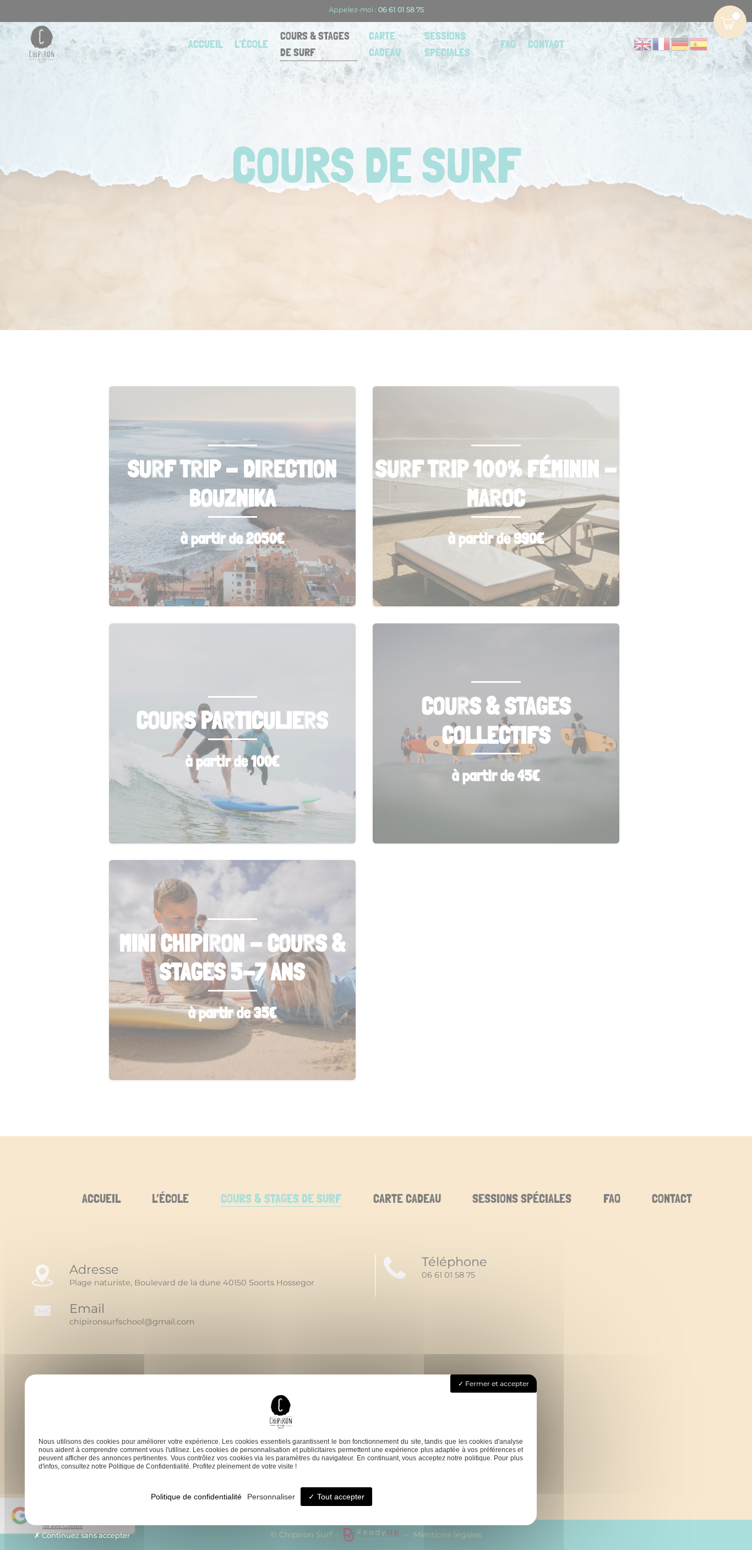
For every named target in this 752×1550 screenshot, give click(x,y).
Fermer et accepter (496, 1383)
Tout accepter (339, 1496)
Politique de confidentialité (196, 1496)
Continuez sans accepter (85, 1535)
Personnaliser (271, 1496)
